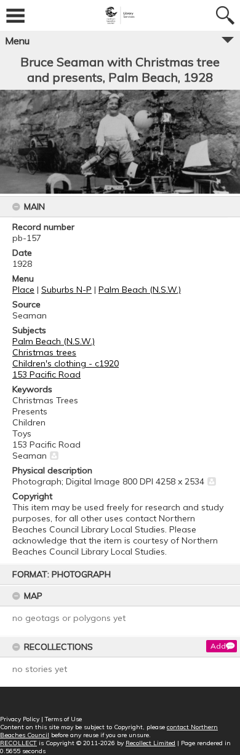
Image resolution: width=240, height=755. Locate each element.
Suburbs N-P (66, 289)
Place (23, 289)
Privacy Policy (19, 719)
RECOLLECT (18, 743)
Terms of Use (63, 719)
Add (218, 645)
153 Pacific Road (46, 374)
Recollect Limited (150, 743)
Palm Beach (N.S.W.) (139, 289)
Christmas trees (44, 352)
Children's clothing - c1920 (65, 363)
